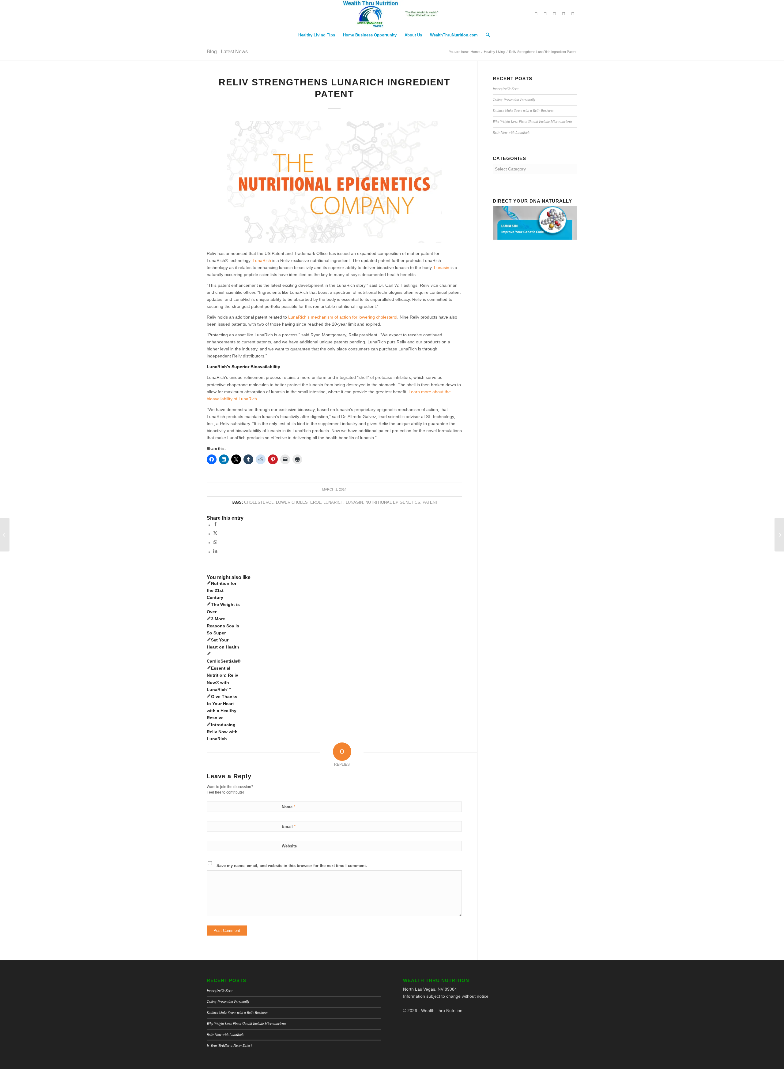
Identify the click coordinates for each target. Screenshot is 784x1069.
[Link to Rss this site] (572, 13)
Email (289, 826)
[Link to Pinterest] (554, 13)
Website (289, 846)
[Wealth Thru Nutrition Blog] (392, 14)
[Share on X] (215, 533)
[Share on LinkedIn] (215, 551)
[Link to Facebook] (545, 13)
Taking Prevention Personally (514, 99)
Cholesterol (258, 502)
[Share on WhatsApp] (215, 542)
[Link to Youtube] (563, 13)
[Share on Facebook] (215, 524)
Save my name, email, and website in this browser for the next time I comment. (292, 865)
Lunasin (354, 502)
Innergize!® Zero (505, 88)
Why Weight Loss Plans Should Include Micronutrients (532, 121)
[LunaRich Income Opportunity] (779, 534)
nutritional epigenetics (392, 502)
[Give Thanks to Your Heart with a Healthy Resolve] (4, 534)
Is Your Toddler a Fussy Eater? (229, 1045)
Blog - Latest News (227, 51)
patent (430, 502)
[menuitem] (316, 35)
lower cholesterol (298, 502)
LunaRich (262, 260)
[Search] (486, 35)
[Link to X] (536, 13)
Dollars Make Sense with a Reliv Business (523, 110)
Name (288, 807)
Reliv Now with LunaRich (511, 132)
